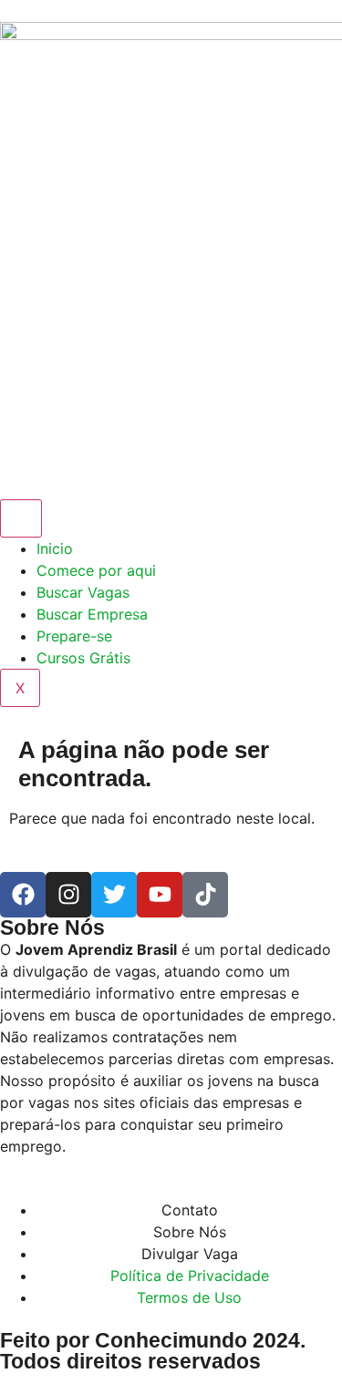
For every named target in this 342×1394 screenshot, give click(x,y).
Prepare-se (74, 636)
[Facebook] (23, 894)
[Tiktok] (205, 894)
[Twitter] (114, 894)
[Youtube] (159, 894)
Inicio (54, 548)
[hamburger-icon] (21, 518)
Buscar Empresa (92, 614)
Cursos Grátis (83, 658)
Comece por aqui (96, 570)
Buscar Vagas (83, 592)
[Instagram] (68, 894)
